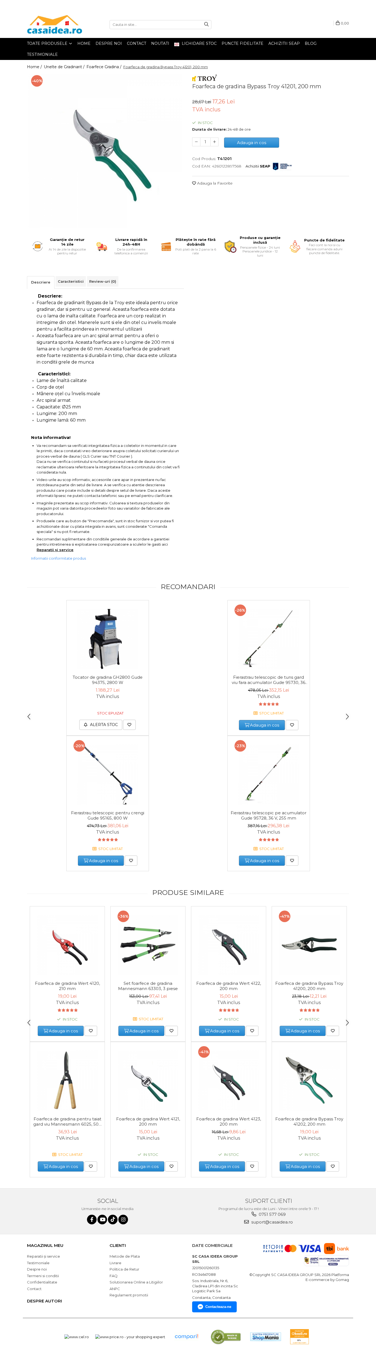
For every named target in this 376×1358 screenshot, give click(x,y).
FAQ (114, 1276)
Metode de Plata (125, 1256)
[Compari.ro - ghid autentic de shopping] (186, 1336)
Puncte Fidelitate (242, 43)
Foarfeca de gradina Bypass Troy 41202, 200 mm (309, 1121)
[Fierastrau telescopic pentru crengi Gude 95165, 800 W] (107, 774)
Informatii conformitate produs (58, 558)
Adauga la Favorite (214, 183)
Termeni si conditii (43, 1276)
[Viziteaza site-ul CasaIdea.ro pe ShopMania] (265, 1336)
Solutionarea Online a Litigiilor (136, 1282)
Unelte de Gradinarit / (65, 66)
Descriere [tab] (40, 282)
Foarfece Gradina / (104, 66)
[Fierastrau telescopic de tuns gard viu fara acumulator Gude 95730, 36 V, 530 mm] (268, 639)
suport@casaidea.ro (271, 1222)
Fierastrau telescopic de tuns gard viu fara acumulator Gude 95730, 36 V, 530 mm (268, 680)
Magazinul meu (45, 1245)
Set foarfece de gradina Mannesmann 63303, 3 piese (148, 986)
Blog (311, 43)
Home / (35, 66)
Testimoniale (42, 54)
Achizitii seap (284, 43)
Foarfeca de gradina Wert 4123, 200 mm (228, 1121)
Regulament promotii (129, 1295)
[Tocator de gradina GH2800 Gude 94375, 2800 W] (107, 639)
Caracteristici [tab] (71, 281)
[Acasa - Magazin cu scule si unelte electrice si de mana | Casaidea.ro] (54, 24)
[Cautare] (206, 24)
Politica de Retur (124, 1269)
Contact (136, 43)
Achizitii (258, 166)
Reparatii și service (55, 550)
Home (84, 43)
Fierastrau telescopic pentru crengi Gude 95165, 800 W (107, 815)
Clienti (118, 1245)
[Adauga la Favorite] (129, 725)
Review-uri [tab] (102, 281)
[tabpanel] (105, 151)
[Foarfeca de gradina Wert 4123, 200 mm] (228, 1080)
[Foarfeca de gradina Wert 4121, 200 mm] (147, 1080)
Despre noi (109, 43)
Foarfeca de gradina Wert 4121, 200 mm (148, 1121)
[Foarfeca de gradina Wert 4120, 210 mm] (67, 945)
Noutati (160, 43)
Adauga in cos (251, 142)
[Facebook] (92, 1219)
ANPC (115, 1288)
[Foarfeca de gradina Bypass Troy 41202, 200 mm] (309, 1080)
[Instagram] (123, 1219)
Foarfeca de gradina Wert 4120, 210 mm (67, 986)
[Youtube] (102, 1219)
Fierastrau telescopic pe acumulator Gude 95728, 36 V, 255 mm (268, 815)
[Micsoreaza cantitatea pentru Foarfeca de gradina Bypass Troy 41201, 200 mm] (196, 142)
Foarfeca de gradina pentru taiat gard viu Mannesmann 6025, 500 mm (67, 1121)
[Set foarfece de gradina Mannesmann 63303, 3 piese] (147, 945)
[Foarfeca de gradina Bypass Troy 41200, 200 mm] (309, 945)
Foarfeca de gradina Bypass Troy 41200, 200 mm (309, 986)
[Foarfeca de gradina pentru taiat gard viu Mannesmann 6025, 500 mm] (67, 1080)
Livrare (115, 1263)
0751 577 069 (272, 1214)
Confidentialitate (42, 1282)
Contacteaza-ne (218, 1307)
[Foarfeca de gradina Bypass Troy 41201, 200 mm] (105, 151)
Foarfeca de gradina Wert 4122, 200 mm (228, 986)
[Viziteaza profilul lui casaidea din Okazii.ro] (299, 1336)
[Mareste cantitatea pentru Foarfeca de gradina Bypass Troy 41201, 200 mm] (214, 142)
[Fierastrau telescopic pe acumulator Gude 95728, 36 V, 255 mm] (268, 774)
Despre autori (44, 1301)
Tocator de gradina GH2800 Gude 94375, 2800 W (108, 680)
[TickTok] (113, 1219)
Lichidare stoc (199, 43)
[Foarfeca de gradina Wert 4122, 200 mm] (228, 945)
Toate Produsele (48, 43)
